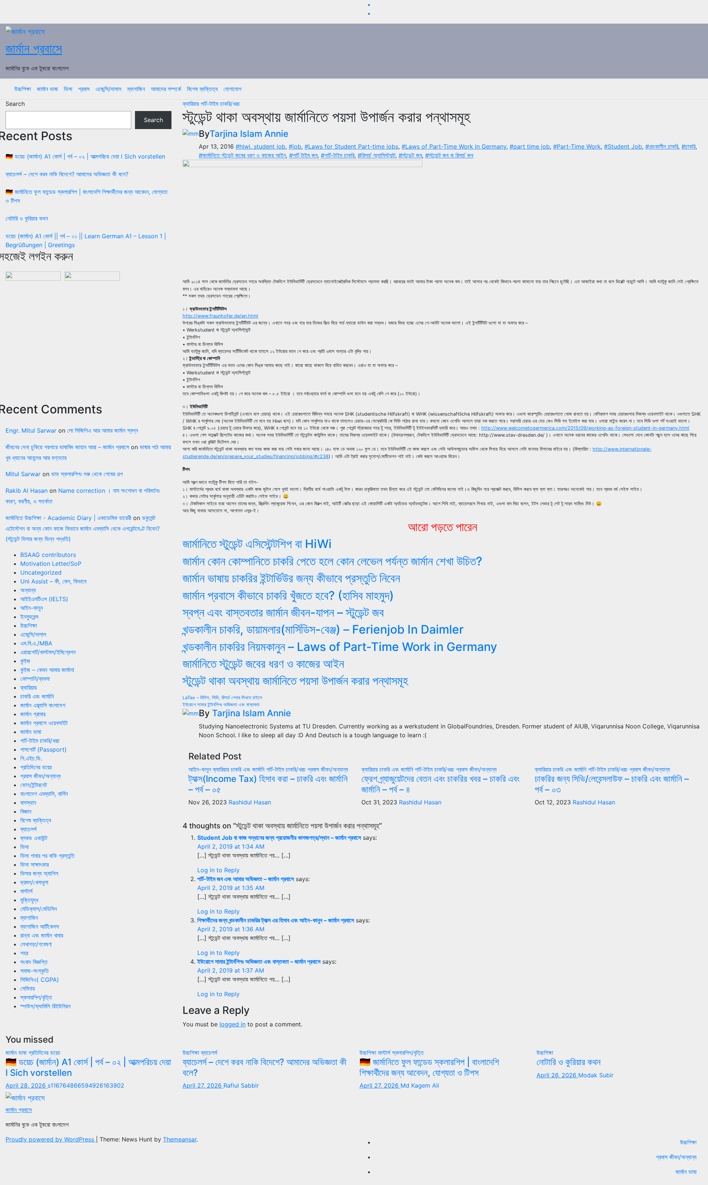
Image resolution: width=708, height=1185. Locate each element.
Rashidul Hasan (250, 802)
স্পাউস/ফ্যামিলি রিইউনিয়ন (45, 1006)
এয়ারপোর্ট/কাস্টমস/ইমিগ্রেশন (48, 652)
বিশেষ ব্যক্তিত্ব (202, 89)
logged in (232, 1024)
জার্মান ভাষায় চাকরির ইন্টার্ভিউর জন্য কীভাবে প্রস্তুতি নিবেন (291, 578)
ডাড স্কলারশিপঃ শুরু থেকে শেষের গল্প (87, 474)
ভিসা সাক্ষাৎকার (34, 864)
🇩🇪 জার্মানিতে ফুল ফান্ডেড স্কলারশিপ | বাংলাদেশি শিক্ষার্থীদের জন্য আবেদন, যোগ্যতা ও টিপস (429, 1067)
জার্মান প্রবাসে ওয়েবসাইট (43, 723)
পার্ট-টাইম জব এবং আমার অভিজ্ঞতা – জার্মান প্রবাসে (245, 879)
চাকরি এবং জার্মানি (37, 696)
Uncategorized (41, 572)
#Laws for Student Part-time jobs (351, 146)
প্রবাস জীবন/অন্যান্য (40, 776)
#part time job (530, 146)
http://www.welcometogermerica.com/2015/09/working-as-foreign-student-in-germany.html (585, 428)
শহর (24, 953)
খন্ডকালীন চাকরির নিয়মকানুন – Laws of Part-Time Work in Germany (340, 647)
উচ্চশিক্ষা (22, 89)
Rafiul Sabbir (241, 1085)
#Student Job (623, 146)
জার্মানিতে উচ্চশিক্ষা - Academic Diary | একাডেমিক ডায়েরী (68, 518)
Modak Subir (596, 1075)
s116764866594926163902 (86, 1085)
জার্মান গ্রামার (32, 714)
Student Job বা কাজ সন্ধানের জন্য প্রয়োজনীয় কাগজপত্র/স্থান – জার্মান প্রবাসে (279, 837)
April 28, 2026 (27, 1085)
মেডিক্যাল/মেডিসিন (38, 908)
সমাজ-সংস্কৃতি (34, 970)
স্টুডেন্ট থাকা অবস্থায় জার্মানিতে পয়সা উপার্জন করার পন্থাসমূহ (295, 680)
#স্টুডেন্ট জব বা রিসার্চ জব (449, 155)
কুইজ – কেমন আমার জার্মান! (47, 669)
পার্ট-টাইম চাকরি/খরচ (40, 740)
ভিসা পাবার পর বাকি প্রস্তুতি (47, 855)
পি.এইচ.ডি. (31, 758)
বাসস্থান (28, 802)
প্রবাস (84, 89)
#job (295, 146)
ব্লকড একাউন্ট (33, 838)
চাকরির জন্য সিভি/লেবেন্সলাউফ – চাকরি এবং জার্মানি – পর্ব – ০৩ (612, 784)
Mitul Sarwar (23, 474)
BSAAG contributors (48, 554)
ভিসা (68, 89)
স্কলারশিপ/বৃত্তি (36, 997)
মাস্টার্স (26, 891)
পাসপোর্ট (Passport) (43, 749)
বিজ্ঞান (25, 811)
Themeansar (180, 1139)
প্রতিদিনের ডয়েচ (36, 767)
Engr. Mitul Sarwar (31, 430)
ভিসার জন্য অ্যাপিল (39, 873)
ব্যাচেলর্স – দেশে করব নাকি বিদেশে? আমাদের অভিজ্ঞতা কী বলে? (67, 174)
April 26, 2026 (557, 1075)
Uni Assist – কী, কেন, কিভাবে (53, 581)
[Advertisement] (88, 342)
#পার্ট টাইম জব (303, 155)
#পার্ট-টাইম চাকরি (337, 155)
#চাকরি (688, 146)
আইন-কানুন (31, 607)
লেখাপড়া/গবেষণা (36, 944)
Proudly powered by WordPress (51, 1139)
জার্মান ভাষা (47, 89)
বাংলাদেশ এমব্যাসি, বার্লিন (44, 793)
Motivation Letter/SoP (50, 563)
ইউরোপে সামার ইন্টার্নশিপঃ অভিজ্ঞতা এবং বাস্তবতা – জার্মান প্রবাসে (258, 961)
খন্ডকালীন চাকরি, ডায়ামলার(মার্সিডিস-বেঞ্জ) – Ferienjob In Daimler (323, 629)
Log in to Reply (218, 870)
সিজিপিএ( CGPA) (39, 979)
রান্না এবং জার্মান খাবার (41, 935)
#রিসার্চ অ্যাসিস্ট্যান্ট (376, 155)
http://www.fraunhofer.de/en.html (220, 316)
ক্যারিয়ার (28, 687)
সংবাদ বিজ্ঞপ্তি (34, 962)
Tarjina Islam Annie (248, 133)
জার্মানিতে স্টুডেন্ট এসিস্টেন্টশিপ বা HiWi (257, 544)
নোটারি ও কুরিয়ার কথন (27, 218)
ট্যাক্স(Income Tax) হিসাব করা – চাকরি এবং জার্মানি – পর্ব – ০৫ (268, 784)
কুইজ (25, 661)
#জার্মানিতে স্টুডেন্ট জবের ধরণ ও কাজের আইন (242, 155)
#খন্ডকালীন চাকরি (661, 146)
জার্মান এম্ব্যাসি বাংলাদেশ (42, 705)
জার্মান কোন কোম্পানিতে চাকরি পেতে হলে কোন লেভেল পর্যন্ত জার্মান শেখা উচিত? (332, 561)
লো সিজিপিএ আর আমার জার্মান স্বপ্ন (102, 430)
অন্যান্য (28, 590)
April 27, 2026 (203, 1085)
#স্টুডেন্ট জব (410, 155)
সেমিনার (27, 988)
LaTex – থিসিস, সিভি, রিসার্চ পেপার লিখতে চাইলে (222, 697)
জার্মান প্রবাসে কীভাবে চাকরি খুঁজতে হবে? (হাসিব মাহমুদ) (288, 595)
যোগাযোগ (232, 89)
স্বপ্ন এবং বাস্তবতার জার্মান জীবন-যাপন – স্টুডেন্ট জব (283, 612)
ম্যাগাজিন (136, 89)
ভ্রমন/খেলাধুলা (34, 882)
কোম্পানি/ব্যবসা (35, 678)
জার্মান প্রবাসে (34, 48)
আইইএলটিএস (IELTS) (44, 599)
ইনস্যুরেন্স (29, 616)
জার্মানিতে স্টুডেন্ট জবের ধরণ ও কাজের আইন (263, 663)
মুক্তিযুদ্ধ (29, 900)
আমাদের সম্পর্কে (166, 89)
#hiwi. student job (260, 146)
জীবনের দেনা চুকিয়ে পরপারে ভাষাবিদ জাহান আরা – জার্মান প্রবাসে (67, 447)
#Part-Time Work (577, 146)
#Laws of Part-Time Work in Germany (454, 146)
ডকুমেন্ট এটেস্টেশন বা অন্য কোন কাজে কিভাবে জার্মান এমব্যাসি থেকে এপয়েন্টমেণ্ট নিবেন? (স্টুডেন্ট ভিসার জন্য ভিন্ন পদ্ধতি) (83, 528)
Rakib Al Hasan (27, 490)
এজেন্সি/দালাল (108, 89)
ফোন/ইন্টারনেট (33, 785)
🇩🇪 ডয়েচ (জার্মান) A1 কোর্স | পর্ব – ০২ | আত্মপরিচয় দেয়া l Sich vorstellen (85, 156)
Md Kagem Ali (419, 1085)
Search (15, 103)
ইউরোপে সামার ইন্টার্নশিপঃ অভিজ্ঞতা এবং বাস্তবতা (221, 704)
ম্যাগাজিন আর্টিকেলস (39, 926)
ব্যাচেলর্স (28, 829)
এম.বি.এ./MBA (36, 643)
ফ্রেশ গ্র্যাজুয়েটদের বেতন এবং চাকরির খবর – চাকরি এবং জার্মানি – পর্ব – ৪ (440, 784)
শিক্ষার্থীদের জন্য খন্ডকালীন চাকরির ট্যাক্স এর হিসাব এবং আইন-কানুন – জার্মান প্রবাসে (275, 920)
